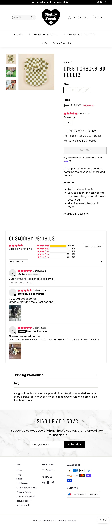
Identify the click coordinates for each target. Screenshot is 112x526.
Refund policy (23, 500)
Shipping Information (28, 375)
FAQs (19, 474)
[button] (71, 113)
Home (67, 62)
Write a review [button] (93, 246)
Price (67, 100)
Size (66, 84)
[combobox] (24, 17)
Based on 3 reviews (20, 248)
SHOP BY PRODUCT (43, 34)
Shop (19, 470)
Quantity (69, 117)
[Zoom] (36, 72)
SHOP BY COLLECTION (81, 34)
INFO (44, 42)
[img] (25, 271)
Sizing (19, 479)
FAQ (16, 383)
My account (22, 505)
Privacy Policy (23, 492)
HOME (18, 34)
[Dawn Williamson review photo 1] (15, 350)
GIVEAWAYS (62, 42)
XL (87, 90)
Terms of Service (25, 496)
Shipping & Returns (26, 487)
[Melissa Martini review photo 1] (15, 313)
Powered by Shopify (67, 520)
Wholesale (22, 483)
